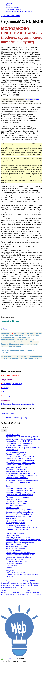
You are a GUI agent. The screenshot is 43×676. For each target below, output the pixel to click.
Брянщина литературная (16, 469)
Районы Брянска (12, 508)
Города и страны (12, 535)
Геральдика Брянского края (17, 445)
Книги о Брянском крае (15, 548)
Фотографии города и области (18, 544)
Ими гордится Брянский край (18, 538)
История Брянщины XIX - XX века (20, 441)
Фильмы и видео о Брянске (17, 546)
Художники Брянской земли (17, 471)
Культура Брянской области (17, 467)
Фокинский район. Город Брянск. (19, 516)
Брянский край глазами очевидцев (20, 555)
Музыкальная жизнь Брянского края (20, 473)
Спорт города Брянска (15, 505)
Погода (9, 568)
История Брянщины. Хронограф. (19, 443)
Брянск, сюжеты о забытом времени (20, 553)
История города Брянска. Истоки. (19, 488)
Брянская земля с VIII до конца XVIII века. (23, 439)
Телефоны (10, 570)
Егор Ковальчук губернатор (17, 529)
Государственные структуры (17, 525)
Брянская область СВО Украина (19, 12)
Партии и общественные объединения (21, 527)
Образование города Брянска (17, 501)
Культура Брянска (13, 499)
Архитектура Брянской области (18, 458)
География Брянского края (16, 561)
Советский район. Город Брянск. (19, 514)
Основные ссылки (13, 9)
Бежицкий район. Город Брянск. (19, 510)
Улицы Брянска (12, 518)
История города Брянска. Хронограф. (21, 493)
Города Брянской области (16, 452)
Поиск (4, 428)
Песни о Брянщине (13, 550)
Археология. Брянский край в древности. (23, 437)
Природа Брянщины (14, 563)
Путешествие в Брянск (15, 533)
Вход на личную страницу (16, 417)
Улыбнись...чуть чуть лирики (18, 572)
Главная (9, 3)
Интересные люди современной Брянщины (23, 540)
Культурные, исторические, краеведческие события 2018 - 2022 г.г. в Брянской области (21, 357)
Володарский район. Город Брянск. (20, 512)
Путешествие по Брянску (11, 16)
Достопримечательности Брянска (19, 495)
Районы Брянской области (16, 454)
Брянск (8, 5)
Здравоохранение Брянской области (20, 463)
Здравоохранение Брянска (16, 503)
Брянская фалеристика (15, 559)
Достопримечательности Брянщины (20, 460)
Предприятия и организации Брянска (21, 521)
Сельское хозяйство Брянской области (21, 476)
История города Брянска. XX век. (19, 490)
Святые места (11, 566)
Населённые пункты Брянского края (20, 456)
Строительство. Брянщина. (17, 478)
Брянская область (13, 7)
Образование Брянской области (18, 465)
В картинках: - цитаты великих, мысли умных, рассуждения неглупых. (22, 481)
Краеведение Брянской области (18, 557)
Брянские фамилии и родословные (20, 542)
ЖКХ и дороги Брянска (15, 523)
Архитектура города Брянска (17, 497)
